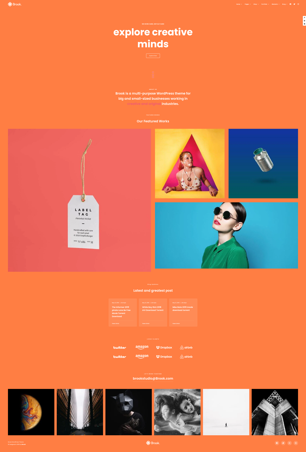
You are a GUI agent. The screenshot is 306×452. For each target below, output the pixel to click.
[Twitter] (294, 4)
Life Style (123, 303)
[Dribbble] (296, 443)
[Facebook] (290, 4)
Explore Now (153, 56)
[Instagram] (298, 4)
